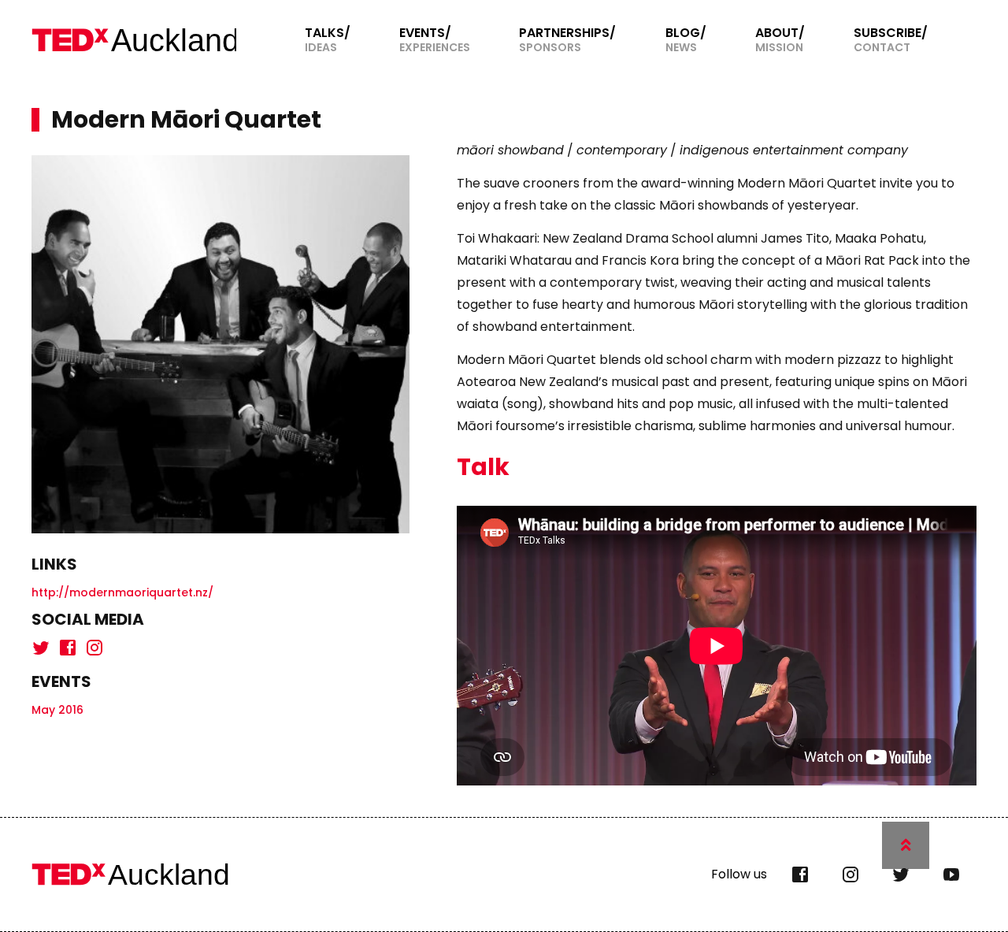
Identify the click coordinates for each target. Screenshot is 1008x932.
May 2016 (57, 710)
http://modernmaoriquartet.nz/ (122, 592)
